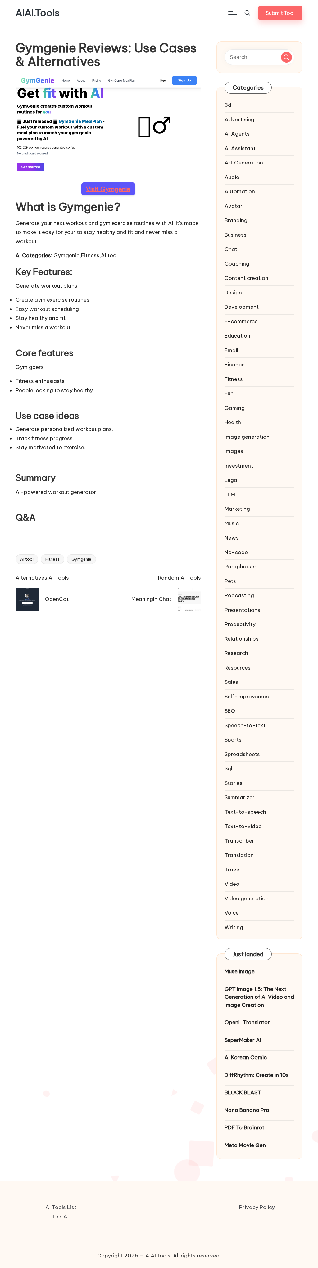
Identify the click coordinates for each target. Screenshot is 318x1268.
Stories (234, 783)
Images (234, 451)
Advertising (239, 119)
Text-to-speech (245, 812)
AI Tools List (60, 1207)
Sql (228, 768)
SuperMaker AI (243, 1040)
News (232, 537)
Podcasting (239, 595)
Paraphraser (241, 566)
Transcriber (239, 840)
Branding (236, 220)
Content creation (246, 278)
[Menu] (232, 13)
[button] (280, 13)
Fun (229, 393)
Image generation (247, 436)
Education (237, 335)
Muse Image (240, 971)
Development (242, 306)
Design (233, 292)
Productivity (240, 624)
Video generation (247, 898)
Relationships (242, 638)
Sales (231, 682)
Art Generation (244, 162)
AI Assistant (240, 148)
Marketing (237, 508)
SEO (230, 710)
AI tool (27, 559)
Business (236, 234)
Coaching (237, 263)
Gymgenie (81, 559)
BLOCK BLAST (243, 1092)
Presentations (242, 610)
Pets (230, 581)
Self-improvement (248, 696)
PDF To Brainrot (244, 1127)
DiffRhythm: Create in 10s (257, 1075)
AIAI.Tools (38, 13)
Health (233, 422)
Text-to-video (243, 826)
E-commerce (241, 321)
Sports (233, 739)
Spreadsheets (242, 754)
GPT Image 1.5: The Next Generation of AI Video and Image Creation (259, 997)
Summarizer (240, 797)
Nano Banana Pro (247, 1110)
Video (232, 883)
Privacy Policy (257, 1207)
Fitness (52, 559)
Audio (232, 177)
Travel (233, 869)
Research (236, 653)
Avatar (234, 206)
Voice (232, 912)
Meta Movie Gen (245, 1145)
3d (228, 104)
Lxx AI (61, 1216)
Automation (240, 191)
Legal (231, 480)
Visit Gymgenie (108, 189)
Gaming (235, 408)
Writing (234, 927)
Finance (235, 364)
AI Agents (237, 133)
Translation (239, 855)
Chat (231, 249)
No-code (236, 552)
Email (231, 350)
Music (232, 523)
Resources (238, 667)
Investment (239, 465)
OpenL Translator (247, 1022)
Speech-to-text (245, 725)
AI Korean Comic (246, 1057)
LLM (230, 494)
